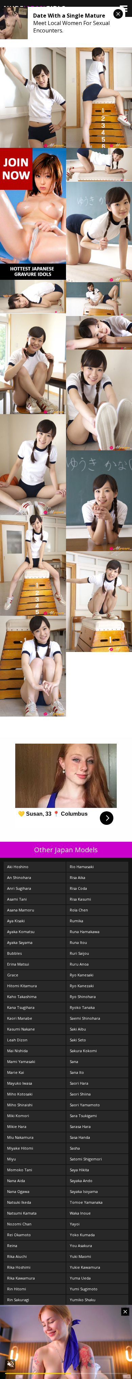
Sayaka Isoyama (84, 1191)
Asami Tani (17, 899)
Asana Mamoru (20, 909)
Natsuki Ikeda (19, 1202)
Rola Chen (79, 909)
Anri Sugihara (19, 888)
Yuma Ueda (80, 1278)
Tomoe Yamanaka (86, 1202)
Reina (12, 1245)
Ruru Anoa (79, 964)
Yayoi (75, 1223)
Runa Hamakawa (85, 931)
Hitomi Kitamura (22, 985)
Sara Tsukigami (83, 1115)
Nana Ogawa (18, 1191)
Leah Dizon (17, 1039)
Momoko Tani (19, 1169)
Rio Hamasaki (82, 866)
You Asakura (81, 1245)
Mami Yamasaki (21, 1061)
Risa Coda (78, 888)
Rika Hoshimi (18, 1267)
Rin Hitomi (16, 1288)
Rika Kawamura (21, 1278)
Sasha (75, 1148)
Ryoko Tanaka (82, 1007)
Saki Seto (78, 1039)
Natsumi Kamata (22, 1213)
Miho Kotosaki (19, 1094)
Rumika (76, 920)
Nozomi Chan (19, 1223)
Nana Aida (16, 1180)
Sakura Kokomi (83, 1050)
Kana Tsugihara (21, 1007)
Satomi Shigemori (86, 1158)
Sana (74, 1061)
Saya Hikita (79, 1169)
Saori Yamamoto (85, 1104)
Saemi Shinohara (85, 1018)
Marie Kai (15, 1072)
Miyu (11, 1158)
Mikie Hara (16, 1126)
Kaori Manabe (19, 1018)
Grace (12, 974)
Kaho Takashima (22, 996)
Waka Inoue (80, 1213)
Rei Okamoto (19, 1234)
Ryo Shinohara (83, 996)
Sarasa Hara (80, 1126)
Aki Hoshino (17, 866)
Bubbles (14, 953)
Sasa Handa (80, 1137)
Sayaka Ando (81, 1180)
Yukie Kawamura (85, 1267)
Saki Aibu (78, 1029)
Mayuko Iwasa (19, 1083)
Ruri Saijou (79, 953)
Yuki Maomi (80, 1256)
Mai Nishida (17, 1050)
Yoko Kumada (82, 1234)
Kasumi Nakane (21, 1029)
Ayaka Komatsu (21, 931)
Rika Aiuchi (17, 1256)
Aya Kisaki (16, 920)
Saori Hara (79, 1083)
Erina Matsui (18, 964)
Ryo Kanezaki (82, 985)
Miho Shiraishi (19, 1104)
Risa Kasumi (80, 899)
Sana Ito (77, 1072)
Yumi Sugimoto (83, 1288)
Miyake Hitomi (20, 1148)
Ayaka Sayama (19, 942)
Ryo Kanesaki (81, 974)
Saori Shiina (80, 1094)
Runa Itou (78, 942)
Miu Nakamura (20, 1137)
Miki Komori (18, 1115)
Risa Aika (77, 877)
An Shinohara (19, 877)
